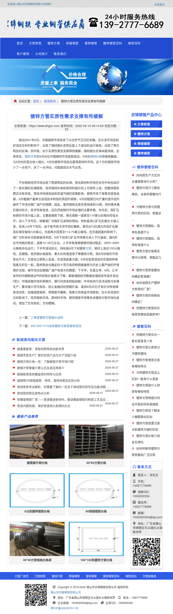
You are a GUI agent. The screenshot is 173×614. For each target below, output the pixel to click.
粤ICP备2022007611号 (64, 608)
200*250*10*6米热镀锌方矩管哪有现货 (56, 326)
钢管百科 (134, 43)
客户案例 (23, 53)
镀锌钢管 (91, 43)
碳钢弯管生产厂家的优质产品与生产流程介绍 (46, 355)
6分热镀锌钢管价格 (37, 511)
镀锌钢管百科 (112, 43)
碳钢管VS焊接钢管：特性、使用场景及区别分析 (48, 380)
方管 (88, 248)
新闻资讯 (50, 101)
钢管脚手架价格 (37, 462)
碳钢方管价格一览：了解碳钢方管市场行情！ (46, 361)
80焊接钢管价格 (96, 511)
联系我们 (60, 53)
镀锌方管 (53, 43)
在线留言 (159, 4)
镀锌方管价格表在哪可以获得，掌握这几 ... (146, 257)
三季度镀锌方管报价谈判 (47, 317)
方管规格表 (149, 576)
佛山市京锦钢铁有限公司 (66, 592)
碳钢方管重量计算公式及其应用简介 (40, 368)
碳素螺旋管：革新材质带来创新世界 (40, 349)
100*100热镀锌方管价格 (96, 560)
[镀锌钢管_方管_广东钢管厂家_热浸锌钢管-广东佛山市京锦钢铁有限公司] (46, 24)
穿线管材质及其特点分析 (33, 393)
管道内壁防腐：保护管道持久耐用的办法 (43, 406)
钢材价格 (96, 156)
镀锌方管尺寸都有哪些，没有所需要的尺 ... (146, 194)
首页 (20, 43)
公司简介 (41, 53)
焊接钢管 (72, 43)
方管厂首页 (21, 576)
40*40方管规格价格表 (37, 560)
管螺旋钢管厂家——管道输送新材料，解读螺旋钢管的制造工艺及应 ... (63, 399)
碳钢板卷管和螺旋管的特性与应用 (39, 374)
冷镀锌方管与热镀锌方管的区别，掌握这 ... (146, 213)
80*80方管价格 (96, 462)
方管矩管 (35, 43)
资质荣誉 (102, 580)
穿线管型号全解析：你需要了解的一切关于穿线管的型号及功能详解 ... (63, 387)
